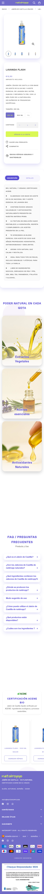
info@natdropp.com (11, 799)
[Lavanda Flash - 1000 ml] (15, 733)
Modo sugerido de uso (16, 598)
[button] (39, 3)
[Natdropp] (22, 2)
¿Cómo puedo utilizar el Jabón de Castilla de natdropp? (21, 608)
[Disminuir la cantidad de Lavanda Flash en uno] (19, 125)
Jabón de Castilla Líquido (22, 9)
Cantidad (10, 124)
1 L (28, 115)
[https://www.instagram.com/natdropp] (8, 804)
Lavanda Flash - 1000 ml (15, 748)
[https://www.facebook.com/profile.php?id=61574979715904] (3, 804)
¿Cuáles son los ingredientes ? (20, 628)
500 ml (20, 115)
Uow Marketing (27, 858)
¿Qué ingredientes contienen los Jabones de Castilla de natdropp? (21, 577)
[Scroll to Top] (39, 880)
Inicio (4, 9)
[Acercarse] (33, 44)
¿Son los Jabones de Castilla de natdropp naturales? (21, 566)
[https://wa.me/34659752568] (13, 804)
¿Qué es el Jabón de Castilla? (19, 556)
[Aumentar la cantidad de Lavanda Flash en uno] (35, 125)
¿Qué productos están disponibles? (16, 619)
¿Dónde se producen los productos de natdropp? (17, 588)
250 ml (10, 115)
